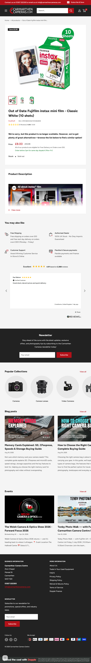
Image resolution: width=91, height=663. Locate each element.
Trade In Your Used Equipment (62, 569)
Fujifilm (11, 121)
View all (83, 372)
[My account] (79, 10)
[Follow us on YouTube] (15, 639)
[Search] (71, 10)
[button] (45, 124)
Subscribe (64, 355)
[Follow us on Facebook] (6, 639)
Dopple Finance (56, 591)
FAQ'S (52, 573)
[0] (84, 10)
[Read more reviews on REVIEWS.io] (74, 317)
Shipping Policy (56, 580)
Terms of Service (56, 587)
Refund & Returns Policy (59, 584)
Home (7, 20)
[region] (45, 290)
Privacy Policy (55, 577)
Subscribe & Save (77, 2)
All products (15, 20)
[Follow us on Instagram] (11, 639)
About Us (53, 566)
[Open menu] (6, 11)
